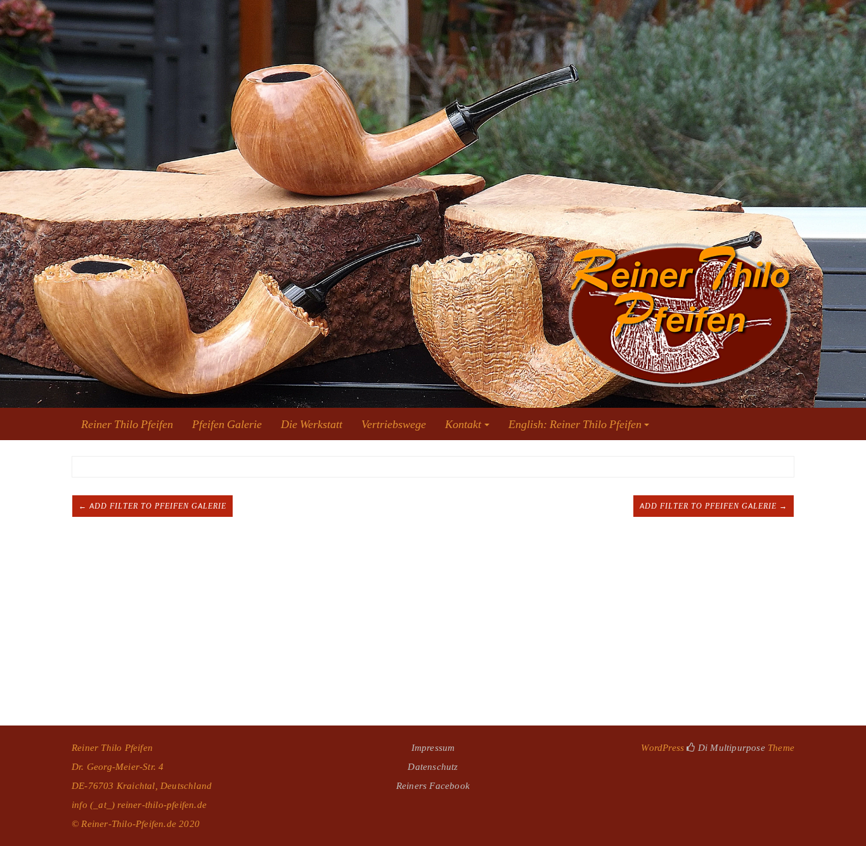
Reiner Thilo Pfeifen (127, 424)
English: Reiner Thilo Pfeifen (575, 424)
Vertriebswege (393, 424)
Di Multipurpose (730, 747)
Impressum (433, 747)
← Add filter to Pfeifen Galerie (152, 506)
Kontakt (463, 424)
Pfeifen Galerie (227, 424)
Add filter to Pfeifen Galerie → (713, 506)
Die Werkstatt (311, 424)
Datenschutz (433, 766)
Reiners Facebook (433, 785)
